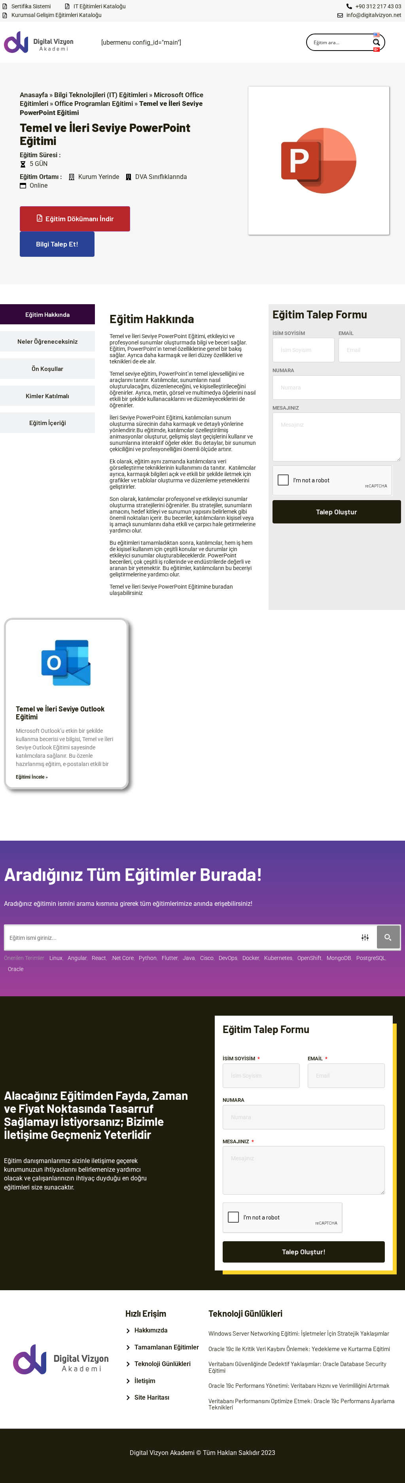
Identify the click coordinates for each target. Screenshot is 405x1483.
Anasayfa (34, 95)
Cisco (207, 958)
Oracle (15, 969)
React (99, 958)
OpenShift (309, 958)
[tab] (47, 314)
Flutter (170, 958)
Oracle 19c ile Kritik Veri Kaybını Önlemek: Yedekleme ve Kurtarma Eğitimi (299, 1348)
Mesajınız (286, 408)
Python (148, 958)
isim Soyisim (239, 1058)
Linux (55, 958)
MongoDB (339, 958)
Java (189, 958)
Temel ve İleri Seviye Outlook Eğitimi (60, 712)
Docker (250, 958)
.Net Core (122, 958)
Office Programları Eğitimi (94, 103)
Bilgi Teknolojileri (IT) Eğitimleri (101, 95)
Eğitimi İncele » (32, 777)
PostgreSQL (370, 958)
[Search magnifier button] (388, 937)
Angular (77, 958)
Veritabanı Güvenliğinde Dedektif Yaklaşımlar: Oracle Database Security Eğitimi (297, 1367)
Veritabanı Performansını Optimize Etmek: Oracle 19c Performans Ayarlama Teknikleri (301, 1404)
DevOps (228, 958)
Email (346, 333)
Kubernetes (278, 958)
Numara (283, 370)
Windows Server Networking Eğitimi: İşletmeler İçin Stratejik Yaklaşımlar (298, 1333)
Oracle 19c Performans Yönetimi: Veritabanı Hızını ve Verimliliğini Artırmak (299, 1385)
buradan (222, 586)
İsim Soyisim (289, 333)
